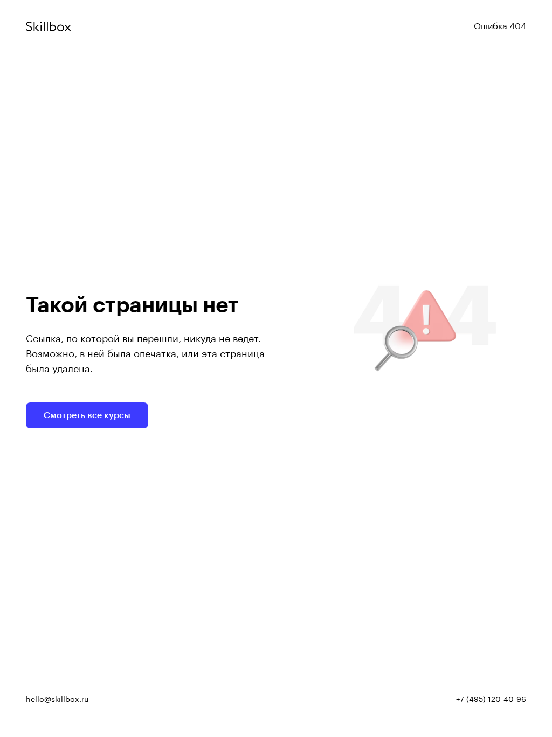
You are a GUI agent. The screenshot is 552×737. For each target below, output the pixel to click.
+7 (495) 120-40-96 (491, 700)
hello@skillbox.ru (57, 700)
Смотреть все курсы (87, 415)
